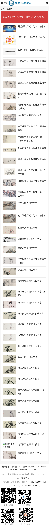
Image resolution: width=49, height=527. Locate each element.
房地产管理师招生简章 (28, 379)
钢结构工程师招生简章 (28, 444)
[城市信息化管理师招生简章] (9, 318)
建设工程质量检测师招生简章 (32, 82)
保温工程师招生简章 (27, 270)
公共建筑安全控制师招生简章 (32, 148)
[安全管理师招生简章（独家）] (9, 222)
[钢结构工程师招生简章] (9, 447)
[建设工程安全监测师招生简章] (9, 164)
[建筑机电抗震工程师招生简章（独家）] (9, 109)
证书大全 (42, 467)
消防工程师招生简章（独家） (32, 37)
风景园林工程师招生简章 (30, 423)
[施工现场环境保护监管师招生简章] (9, 131)
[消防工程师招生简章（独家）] (9, 44)
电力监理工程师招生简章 (30, 346)
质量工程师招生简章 (27, 228)
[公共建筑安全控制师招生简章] (9, 153)
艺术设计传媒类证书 (27, 467)
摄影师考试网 (25, 478)
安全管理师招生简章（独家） (32, 215)
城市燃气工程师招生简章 (30, 302)
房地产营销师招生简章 (28, 412)
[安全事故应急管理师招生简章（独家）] (9, 263)
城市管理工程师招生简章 (30, 281)
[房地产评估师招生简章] (9, 406)
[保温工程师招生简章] (9, 274)
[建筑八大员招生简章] (9, 253)
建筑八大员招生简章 (27, 248)
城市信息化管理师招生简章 (31, 313)
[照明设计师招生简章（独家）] (9, 31)
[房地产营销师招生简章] (9, 416)
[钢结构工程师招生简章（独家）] (9, 438)
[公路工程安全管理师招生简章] (9, 66)
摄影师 (14, 467)
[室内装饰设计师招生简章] (9, 242)
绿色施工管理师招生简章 (30, 115)
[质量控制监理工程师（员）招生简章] (9, 197)
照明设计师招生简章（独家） (32, 26)
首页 (2, 9)
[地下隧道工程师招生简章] (9, 340)
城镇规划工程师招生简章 (30, 324)
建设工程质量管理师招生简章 (32, 72)
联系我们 (33, 469)
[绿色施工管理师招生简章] (9, 120)
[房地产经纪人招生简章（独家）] (9, 395)
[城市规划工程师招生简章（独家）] (9, 296)
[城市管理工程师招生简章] (9, 285)
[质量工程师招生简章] (9, 233)
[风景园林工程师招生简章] (9, 427)
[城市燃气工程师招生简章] (9, 307)
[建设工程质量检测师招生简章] (9, 87)
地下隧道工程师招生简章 (30, 335)
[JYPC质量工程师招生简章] (9, 55)
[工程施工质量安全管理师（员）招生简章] (9, 142)
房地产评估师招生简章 (28, 401)
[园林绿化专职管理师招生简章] (9, 186)
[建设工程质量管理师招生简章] (9, 76)
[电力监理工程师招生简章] (9, 351)
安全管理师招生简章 (27, 203)
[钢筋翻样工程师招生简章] (9, 458)
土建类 (9, 9)
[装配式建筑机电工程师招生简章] (9, 98)
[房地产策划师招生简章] (9, 373)
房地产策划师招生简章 (28, 368)
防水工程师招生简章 (27, 357)
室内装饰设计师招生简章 (30, 239)
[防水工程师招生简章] (9, 362)
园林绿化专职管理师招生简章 (32, 181)
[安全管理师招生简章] (9, 209)
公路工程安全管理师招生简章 (32, 61)
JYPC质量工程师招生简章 (30, 50)
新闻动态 (6, 467)
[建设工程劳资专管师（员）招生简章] (9, 175)
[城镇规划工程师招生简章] (9, 329)
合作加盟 (24, 469)
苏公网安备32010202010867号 (27, 486)
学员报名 (14, 469)
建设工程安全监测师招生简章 (32, 159)
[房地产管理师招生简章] (9, 384)
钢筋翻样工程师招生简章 (30, 453)
